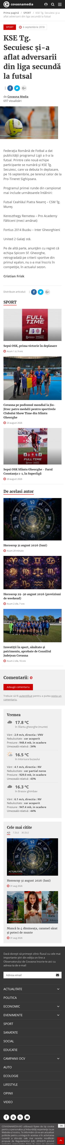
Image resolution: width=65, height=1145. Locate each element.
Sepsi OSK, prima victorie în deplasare (30, 346)
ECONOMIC (11, 1006)
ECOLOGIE (10, 1076)
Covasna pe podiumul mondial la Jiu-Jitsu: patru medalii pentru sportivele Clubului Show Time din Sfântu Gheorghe (29, 411)
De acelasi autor (18, 491)
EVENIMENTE (13, 1015)
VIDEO (8, 1102)
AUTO (7, 1067)
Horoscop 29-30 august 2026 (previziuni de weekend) (32, 596)
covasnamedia (21, 4)
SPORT (27, 12)
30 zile (25, 832)
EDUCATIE (10, 1050)
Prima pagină (11, 12)
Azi (8, 832)
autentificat (25, 696)
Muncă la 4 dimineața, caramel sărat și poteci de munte (32, 930)
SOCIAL (8, 1041)
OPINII (8, 1093)
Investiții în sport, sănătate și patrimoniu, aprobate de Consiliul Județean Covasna (27, 651)
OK (61, 1125)
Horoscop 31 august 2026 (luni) (25, 545)
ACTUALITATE (15, 871)
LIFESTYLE (10, 1084)
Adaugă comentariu (18, 687)
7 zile (16, 832)
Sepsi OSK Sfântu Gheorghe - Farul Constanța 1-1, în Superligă (28, 471)
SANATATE (10, 1032)
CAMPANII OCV (14, 1058)
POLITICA (10, 998)
